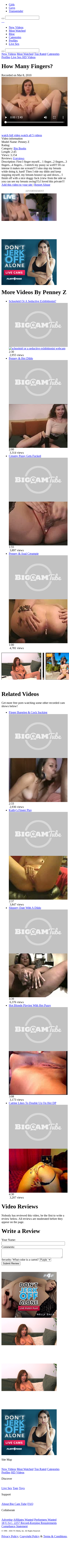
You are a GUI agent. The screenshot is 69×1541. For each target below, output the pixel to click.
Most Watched (17, 30)
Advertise (7, 1519)
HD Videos (29, 57)
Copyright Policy (30, 1536)
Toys (22, 1488)
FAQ (30, 1503)
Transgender (16, 11)
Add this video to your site (17, 184)
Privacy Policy (9, 1536)
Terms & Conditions (55, 1536)
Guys (12, 7)
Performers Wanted (45, 1519)
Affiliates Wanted (23, 1519)
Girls (12, 4)
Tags (15, 1488)
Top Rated (40, 53)
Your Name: (8, 1239)
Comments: (8, 1247)
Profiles (13, 40)
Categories (15, 37)
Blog (12, 34)
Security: (6, 1259)
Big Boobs (20, 148)
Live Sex (14, 43)
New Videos (16, 27)
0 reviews (18, 158)
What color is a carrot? (26, 1259)
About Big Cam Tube (14, 1503)
